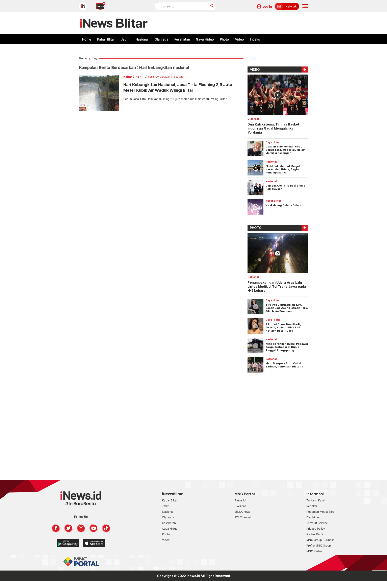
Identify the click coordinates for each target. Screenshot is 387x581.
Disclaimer (313, 517)
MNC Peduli (314, 551)
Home (86, 39)
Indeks (255, 39)
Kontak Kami (314, 534)
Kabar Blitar (106, 39)
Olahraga (161, 39)
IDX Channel (242, 517)
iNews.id (240, 500)
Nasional (142, 39)
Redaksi (311, 506)
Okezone (240, 506)
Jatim (125, 39)
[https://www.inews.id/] (114, 23)
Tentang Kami (315, 500)
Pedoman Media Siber (320, 511)
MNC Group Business (320, 540)
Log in (267, 6)
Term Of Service (317, 523)
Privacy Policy (315, 528)
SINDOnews (242, 511)
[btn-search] (212, 5)
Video (239, 39)
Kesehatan (182, 39)
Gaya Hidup (205, 39)
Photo (224, 39)
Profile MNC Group (318, 545)
